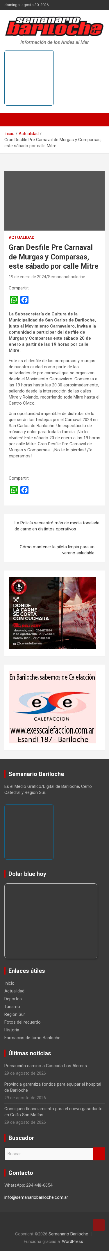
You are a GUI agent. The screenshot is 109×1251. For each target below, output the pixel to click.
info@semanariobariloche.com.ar (36, 1197)
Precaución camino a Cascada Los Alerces (45, 1065)
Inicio (9, 983)
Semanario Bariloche (68, 1234)
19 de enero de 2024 (27, 276)
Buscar (99, 1153)
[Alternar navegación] (11, 119)
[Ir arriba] (99, 1225)
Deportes (13, 998)
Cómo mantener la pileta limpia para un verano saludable (57, 550)
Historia (11, 1030)
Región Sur (14, 1014)
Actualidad (22, 237)
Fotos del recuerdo (22, 1022)
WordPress (72, 1241)
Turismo (12, 1006)
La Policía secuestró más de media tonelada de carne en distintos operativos (57, 526)
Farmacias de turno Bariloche (32, 1037)
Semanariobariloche (66, 276)
